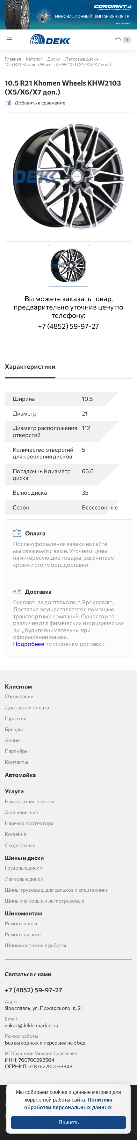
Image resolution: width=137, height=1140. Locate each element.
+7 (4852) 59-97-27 (68, 326)
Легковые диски (82, 59)
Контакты (16, 762)
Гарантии (15, 718)
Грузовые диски (23, 867)
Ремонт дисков (22, 934)
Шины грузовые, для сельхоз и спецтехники (57, 890)
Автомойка (20, 775)
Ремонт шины (21, 923)
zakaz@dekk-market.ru (31, 1025)
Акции (12, 740)
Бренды (14, 729)
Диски (54, 59)
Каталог (34, 59)
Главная (13, 59)
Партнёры (17, 751)
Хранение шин (21, 812)
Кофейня (15, 834)
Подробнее (28, 643)
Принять (69, 1122)
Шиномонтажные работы (35, 945)
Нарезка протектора (29, 823)
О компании (19, 696)
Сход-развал (20, 845)
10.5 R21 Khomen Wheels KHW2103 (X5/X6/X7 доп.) (58, 64)
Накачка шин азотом (29, 801)
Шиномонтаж (23, 913)
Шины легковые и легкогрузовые (44, 900)
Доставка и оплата (27, 707)
